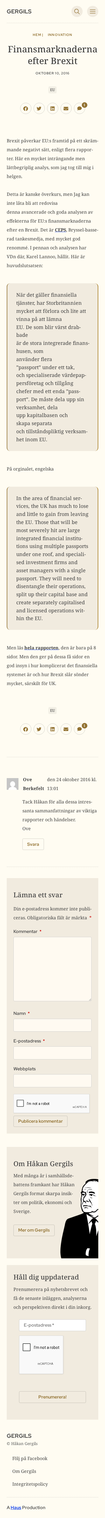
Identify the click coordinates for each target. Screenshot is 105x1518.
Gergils (19, 11)
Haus (16, 1507)
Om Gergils (24, 1471)
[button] (25, 108)
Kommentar (27, 931)
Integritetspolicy (30, 1484)
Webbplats (24, 1069)
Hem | (38, 35)
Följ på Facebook (29, 1458)
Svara (33, 844)
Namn (21, 1013)
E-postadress (29, 1041)
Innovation (60, 35)
